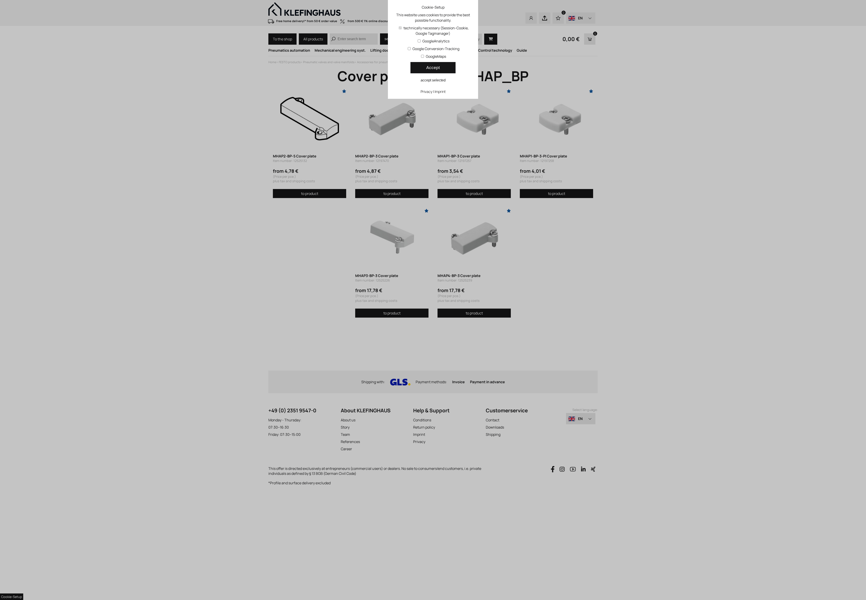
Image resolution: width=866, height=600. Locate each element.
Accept (433, 67)
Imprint (440, 91)
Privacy (426, 91)
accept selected (433, 80)
